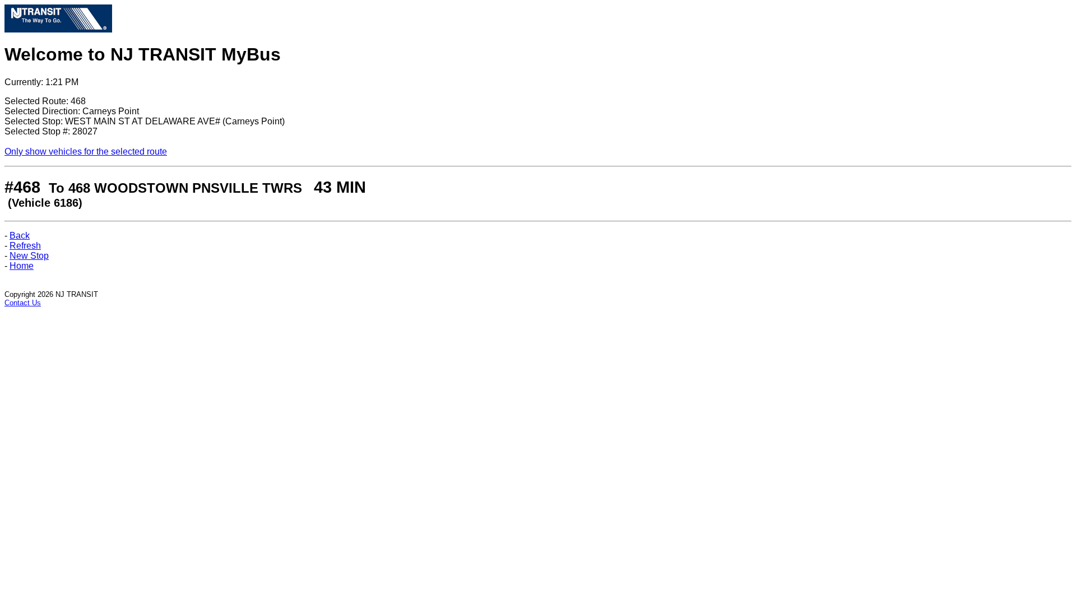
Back (20, 235)
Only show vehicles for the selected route (85, 151)
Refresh (25, 245)
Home (22, 266)
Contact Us (22, 303)
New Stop (29, 255)
